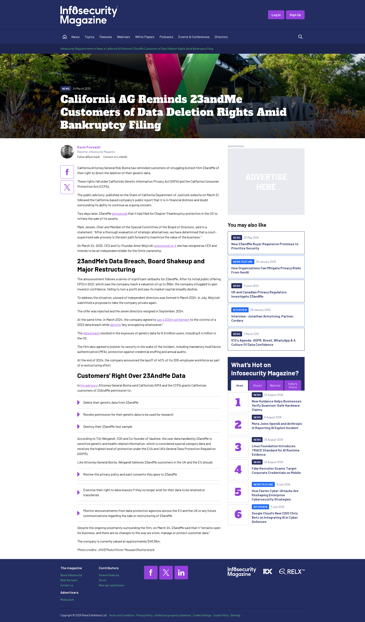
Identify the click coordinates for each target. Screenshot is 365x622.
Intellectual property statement (172, 615)
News (75, 37)
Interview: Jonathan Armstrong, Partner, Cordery (262, 318)
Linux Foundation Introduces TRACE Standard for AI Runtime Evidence (276, 450)
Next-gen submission (111, 585)
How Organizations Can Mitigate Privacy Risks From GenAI (266, 270)
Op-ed (102, 580)
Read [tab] (239, 385)
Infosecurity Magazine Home (77, 48)
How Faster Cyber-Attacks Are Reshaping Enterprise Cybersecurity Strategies (275, 495)
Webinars (123, 37)
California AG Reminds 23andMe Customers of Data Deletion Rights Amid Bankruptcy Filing (159, 48)
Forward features (109, 575)
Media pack (67, 599)
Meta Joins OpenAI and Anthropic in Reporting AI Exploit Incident (277, 425)
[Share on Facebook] (67, 172)
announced (119, 213)
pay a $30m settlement (173, 319)
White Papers (144, 37)
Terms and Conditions (122, 615)
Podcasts (166, 37)
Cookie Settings (202, 615)
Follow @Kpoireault (88, 157)
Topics (89, 37)
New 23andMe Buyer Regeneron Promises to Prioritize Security (264, 246)
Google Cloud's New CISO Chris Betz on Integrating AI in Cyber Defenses (275, 517)
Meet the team (68, 580)
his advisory (88, 385)
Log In (276, 15)
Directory (221, 37)
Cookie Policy (221, 615)
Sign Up (295, 15)
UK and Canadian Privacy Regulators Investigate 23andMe (259, 294)
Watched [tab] (275, 385)
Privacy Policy (144, 615)
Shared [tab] (257, 385)
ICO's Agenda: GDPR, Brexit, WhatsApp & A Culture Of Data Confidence (263, 342)
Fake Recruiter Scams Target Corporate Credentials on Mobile (276, 470)
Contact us (66, 585)
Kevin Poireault (89, 147)
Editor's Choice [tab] (292, 385)
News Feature (243, 261)
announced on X (165, 245)
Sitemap (235, 615)
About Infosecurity (71, 575)
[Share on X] (67, 187)
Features (105, 37)
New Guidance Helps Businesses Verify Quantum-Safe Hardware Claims (276, 405)
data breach (91, 333)
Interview (240, 310)
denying (115, 325)
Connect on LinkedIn (115, 157)
